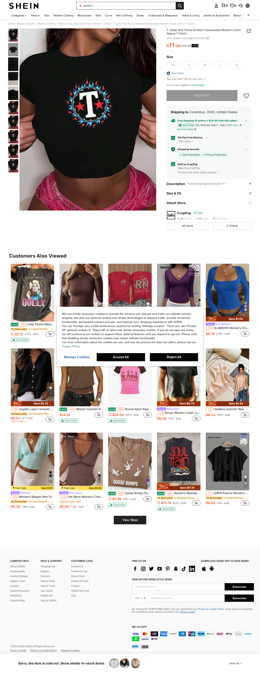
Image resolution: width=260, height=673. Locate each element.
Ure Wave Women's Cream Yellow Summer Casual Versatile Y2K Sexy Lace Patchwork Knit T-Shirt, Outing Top (81, 496)
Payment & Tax (79, 571)
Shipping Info (48, 566)
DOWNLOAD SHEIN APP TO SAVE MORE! (225, 561)
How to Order (48, 581)
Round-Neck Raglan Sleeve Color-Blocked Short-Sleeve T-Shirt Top (130, 409)
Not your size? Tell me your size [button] (185, 78)
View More (130, 520)
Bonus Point (77, 576)
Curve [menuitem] (108, 15)
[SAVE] (246, 95)
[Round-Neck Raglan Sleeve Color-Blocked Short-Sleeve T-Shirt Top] (130, 377)
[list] (164, 569)
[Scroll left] (243, 15)
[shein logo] (24, 5)
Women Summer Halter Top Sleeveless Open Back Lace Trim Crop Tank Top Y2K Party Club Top (81, 409)
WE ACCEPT (139, 627)
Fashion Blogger (19, 576)
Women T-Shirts (101, 23)
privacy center (187, 612)
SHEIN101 (16, 595)
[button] (240, 5)
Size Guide (47, 590)
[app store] (204, 570)
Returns (45, 571)
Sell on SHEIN (48, 600)
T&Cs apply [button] (184, 141)
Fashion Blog (17, 600)
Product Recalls (80, 581)
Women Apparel (26, 23)
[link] (224, 5)
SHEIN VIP (47, 595)
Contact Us (77, 566)
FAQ (73, 595)
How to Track (48, 586)
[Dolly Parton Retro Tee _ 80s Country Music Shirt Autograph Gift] (32, 292)
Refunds (45, 576)
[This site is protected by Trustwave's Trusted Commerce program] (135, 646)
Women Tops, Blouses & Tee (74, 23)
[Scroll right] (248, 15)
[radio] (173, 65)
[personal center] (216, 5)
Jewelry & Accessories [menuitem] (217, 15)
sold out (202, 95)
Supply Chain (17, 581)
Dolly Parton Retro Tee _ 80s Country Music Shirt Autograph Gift (32, 324)
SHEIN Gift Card (80, 590)
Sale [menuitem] (46, 15)
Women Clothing (46, 23)
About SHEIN (17, 566)
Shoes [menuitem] (140, 15)
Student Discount (19, 590)
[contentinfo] (193, 636)
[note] (20, 340)
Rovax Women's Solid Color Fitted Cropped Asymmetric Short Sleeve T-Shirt (179, 412)
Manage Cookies (70, 650)
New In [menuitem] (35, 15)
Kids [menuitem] (98, 15)
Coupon (75, 586)
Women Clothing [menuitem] (63, 15)
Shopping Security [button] (188, 149)
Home (11, 23)
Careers (14, 586)
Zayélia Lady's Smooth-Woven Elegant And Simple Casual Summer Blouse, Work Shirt (33, 409)
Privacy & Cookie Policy (211, 609)
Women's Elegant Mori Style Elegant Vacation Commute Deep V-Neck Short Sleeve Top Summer (33, 496)
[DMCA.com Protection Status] (144, 646)
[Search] (180, 6)
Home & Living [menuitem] (190, 15)
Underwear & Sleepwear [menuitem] (163, 15)
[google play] (211, 570)
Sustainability (17, 571)
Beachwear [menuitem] (85, 15)
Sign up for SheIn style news (152, 579)
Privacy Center (18, 650)
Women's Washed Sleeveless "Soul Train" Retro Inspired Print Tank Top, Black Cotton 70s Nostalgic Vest (179, 493)
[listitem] (32, 303)
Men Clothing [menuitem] (124, 15)
